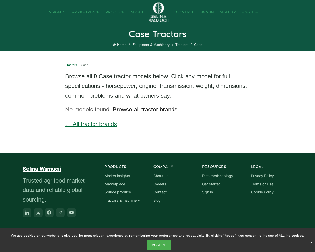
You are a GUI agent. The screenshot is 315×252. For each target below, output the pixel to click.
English (250, 12)
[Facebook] (49, 212)
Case (198, 45)
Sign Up (228, 12)
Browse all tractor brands (145, 109)
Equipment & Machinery (151, 45)
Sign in (207, 192)
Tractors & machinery (122, 200)
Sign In (206, 12)
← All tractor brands (91, 124)
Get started (211, 184)
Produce (115, 12)
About (137, 12)
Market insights (117, 176)
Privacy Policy (262, 176)
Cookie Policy (262, 192)
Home (121, 45)
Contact (185, 12)
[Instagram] (60, 212)
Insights (56, 12)
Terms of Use (262, 184)
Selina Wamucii (42, 169)
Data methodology (217, 176)
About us (160, 176)
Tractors (181, 45)
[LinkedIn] (27, 212)
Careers (159, 184)
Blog (157, 200)
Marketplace (85, 12)
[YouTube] (71, 212)
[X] (38, 212)
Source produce (118, 192)
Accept (159, 245)
